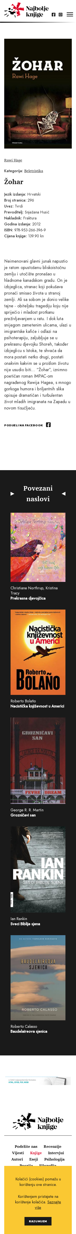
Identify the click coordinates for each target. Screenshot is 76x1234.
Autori (17, 1159)
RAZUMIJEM (38, 1221)
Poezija (26, 1165)
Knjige (36, 1153)
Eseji (33, 1159)
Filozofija (47, 1165)
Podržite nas (26, 1146)
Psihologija (54, 1159)
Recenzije (52, 1146)
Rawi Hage (13, 160)
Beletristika (33, 170)
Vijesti (18, 1153)
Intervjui (56, 1153)
